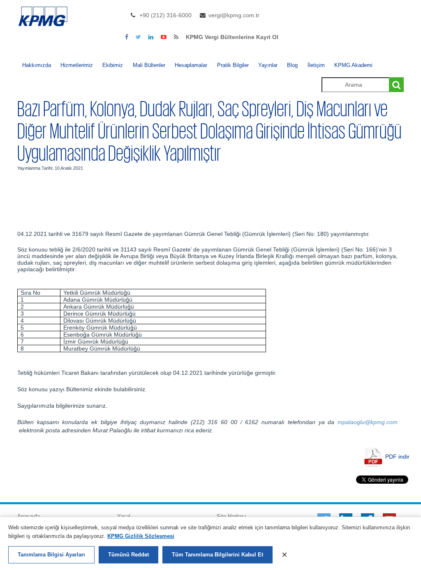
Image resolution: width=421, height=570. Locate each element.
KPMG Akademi (353, 65)
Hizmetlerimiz (76, 65)
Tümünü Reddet (128, 555)
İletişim (316, 65)
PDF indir (397, 456)
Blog (292, 65)
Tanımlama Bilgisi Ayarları (51, 555)
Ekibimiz (112, 65)
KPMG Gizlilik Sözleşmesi (140, 536)
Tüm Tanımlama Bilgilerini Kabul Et (217, 555)
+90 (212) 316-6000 (165, 15)
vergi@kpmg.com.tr (233, 15)
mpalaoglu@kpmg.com (368, 422)
